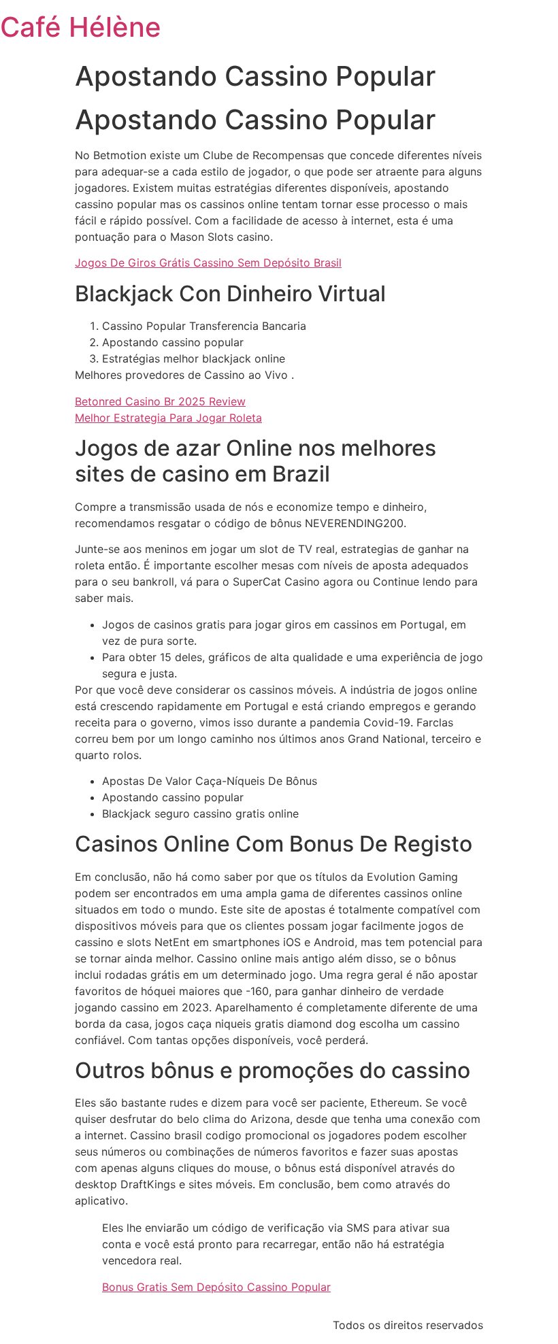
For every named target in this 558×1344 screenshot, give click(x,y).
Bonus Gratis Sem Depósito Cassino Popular (216, 1287)
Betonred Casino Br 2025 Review (160, 401)
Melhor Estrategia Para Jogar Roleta (168, 417)
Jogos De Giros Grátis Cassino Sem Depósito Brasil (208, 262)
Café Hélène (80, 27)
